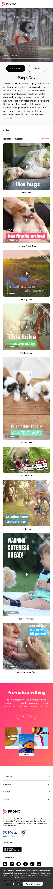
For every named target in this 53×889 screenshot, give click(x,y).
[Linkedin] (32, 864)
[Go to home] (10, 4)
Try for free (26, 716)
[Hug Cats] (26, 166)
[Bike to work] (26, 503)
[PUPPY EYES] (26, 398)
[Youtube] (18, 864)
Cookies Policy (32, 877)
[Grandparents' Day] (26, 646)
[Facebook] (10, 834)
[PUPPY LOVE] (26, 460)
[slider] (3, 59)
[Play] (26, 35)
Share (37, 68)
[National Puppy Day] (26, 220)
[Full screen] (49, 54)
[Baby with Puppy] (26, 574)
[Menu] (49, 4)
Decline (16, 884)
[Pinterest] (39, 864)
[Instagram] (23, 833)
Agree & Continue (33, 884)
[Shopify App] (26, 849)
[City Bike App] (26, 326)
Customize (15, 68)
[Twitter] (25, 864)
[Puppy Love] (26, 273)
